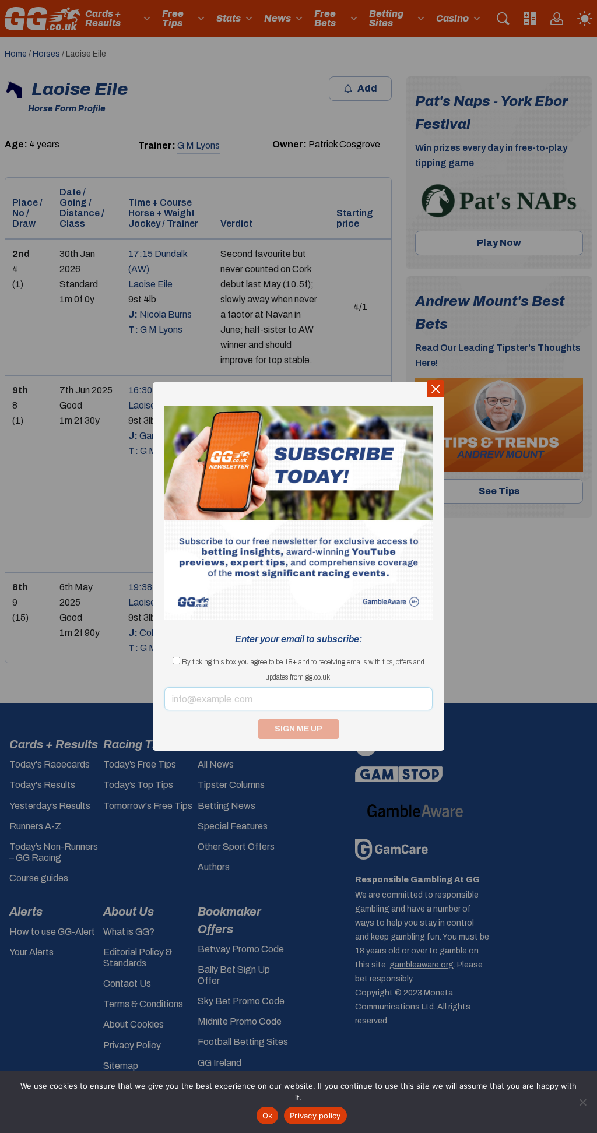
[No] (582, 1102)
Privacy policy (315, 1115)
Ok (267, 1115)
